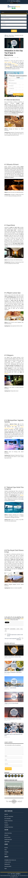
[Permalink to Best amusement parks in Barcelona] (14, 717)
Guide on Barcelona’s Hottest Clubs (12, 656)
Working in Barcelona (8, 827)
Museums (6, 835)
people (5, 62)
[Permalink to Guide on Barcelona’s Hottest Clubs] (14, 655)
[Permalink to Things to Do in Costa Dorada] (14, 701)
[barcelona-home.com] (14, 7)
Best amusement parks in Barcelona (12, 718)
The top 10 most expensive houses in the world (13, 638)
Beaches (6, 847)
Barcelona (13, 63)
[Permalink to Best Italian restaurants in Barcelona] (14, 670)
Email (6, 759)
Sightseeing (6, 841)
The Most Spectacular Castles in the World (15, 634)
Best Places (11, 35)
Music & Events (7, 837)
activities (9, 62)
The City (6, 822)
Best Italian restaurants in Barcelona (12, 672)
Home (7, 35)
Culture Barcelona (8, 833)
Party (5, 849)
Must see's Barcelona (8, 816)
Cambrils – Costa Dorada (10, 687)
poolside (8, 66)
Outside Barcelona (8, 839)
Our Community (7, 818)
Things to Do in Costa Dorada (11, 703)
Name (6, 755)
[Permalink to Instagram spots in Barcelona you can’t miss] (14, 732)
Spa (5, 630)
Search (14, 31)
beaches (16, 64)
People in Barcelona (8, 820)
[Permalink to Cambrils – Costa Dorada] (14, 686)
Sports (5, 854)
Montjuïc (6, 373)
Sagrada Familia (13, 425)
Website (6, 763)
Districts (6, 814)
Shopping (6, 851)
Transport (6, 824)
